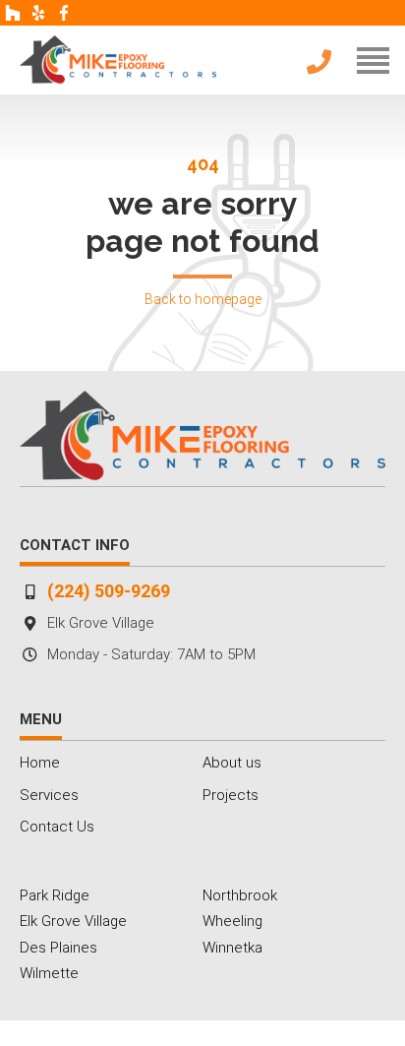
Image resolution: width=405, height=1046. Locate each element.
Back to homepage (203, 299)
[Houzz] (13, 13)
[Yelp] (38, 13)
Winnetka (232, 947)
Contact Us (57, 826)
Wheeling (232, 921)
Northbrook (239, 895)
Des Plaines (58, 947)
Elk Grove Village (73, 921)
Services (49, 795)
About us (231, 762)
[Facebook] (64, 13)
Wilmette (49, 973)
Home (40, 762)
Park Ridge (54, 895)
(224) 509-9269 (108, 591)
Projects (230, 795)
